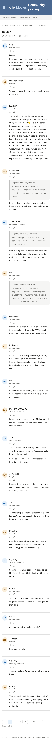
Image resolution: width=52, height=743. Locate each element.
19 (34, 722)
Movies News (9, 17)
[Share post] (10, 51)
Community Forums (27, 7)
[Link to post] (14, 51)
